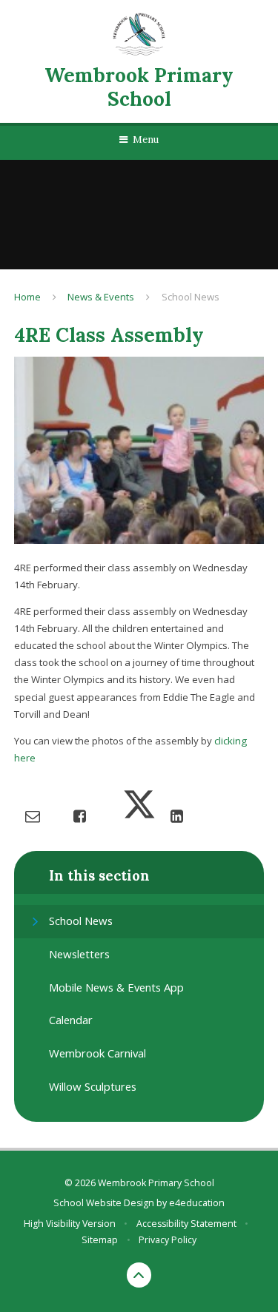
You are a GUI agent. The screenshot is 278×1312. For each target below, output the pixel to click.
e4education (197, 1203)
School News (190, 296)
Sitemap (100, 1240)
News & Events (100, 296)
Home (27, 296)
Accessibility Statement (186, 1223)
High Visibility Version (70, 1223)
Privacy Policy (167, 1240)
